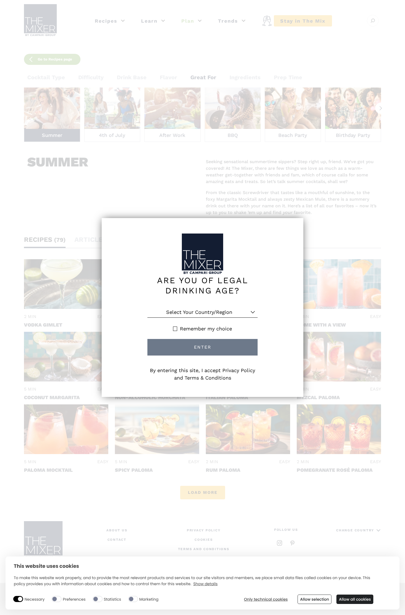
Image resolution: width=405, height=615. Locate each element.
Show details (205, 584)
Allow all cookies (355, 599)
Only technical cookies (266, 599)
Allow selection (314, 599)
